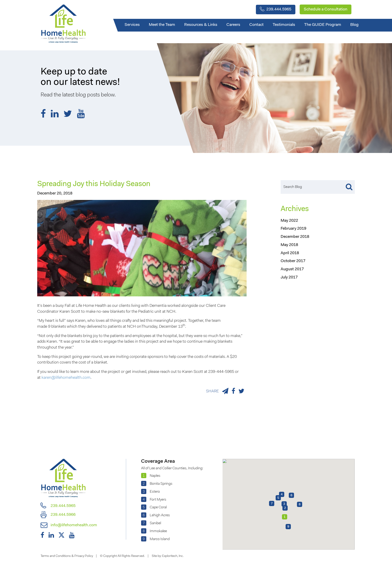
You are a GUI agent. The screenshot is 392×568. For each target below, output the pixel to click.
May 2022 (289, 221)
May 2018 (289, 245)
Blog (354, 25)
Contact (256, 25)
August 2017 (292, 269)
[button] (284, 504)
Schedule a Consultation (325, 9)
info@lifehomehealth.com (73, 525)
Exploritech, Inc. (173, 556)
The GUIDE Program (322, 25)
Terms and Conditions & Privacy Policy (67, 556)
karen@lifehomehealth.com (66, 378)
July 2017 (289, 277)
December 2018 (295, 237)
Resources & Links (200, 25)
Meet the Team (162, 25)
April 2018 (290, 253)
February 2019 (293, 229)
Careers (233, 25)
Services (132, 25)
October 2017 (293, 261)
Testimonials (284, 25)
